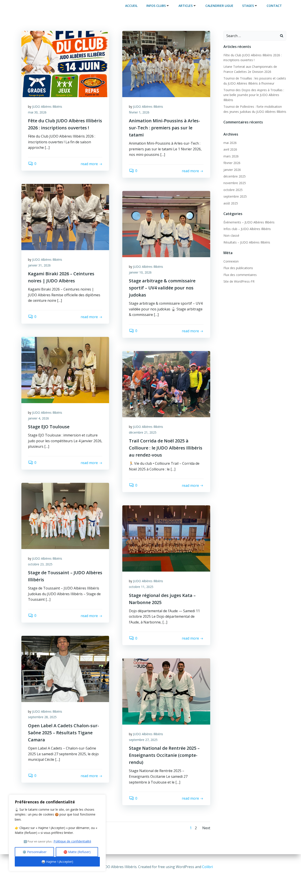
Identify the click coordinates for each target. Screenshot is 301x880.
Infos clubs (156, 6)
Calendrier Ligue (219, 6)
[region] (57, 833)
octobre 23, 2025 (40, 564)
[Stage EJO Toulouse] (65, 369)
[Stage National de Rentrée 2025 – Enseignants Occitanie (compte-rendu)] (166, 691)
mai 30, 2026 (37, 112)
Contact (274, 6)
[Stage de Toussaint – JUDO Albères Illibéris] (65, 515)
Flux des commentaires (240, 275)
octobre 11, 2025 (141, 587)
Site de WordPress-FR (239, 281)
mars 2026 (231, 156)
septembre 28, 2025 (42, 717)
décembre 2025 (234, 176)
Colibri (207, 866)
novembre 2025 (234, 183)
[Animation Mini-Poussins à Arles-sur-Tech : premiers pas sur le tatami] (166, 63)
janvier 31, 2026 (39, 265)
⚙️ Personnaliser (34, 852)
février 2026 (231, 163)
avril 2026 (230, 149)
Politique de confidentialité (72, 841)
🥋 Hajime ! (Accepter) (57, 861)
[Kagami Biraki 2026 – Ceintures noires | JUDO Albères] (65, 216)
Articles (185, 6)
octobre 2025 (233, 190)
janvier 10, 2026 (140, 272)
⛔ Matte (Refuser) (77, 852)
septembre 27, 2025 (143, 740)
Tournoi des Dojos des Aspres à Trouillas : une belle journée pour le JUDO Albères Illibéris (253, 95)
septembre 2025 (235, 196)
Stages (248, 6)
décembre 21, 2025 (142, 432)
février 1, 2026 (139, 112)
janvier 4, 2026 (38, 418)
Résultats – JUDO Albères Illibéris (246, 242)
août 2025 (230, 203)
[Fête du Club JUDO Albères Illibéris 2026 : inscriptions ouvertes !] (65, 63)
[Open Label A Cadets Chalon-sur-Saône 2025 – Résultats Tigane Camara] (65, 668)
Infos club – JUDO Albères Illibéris (247, 229)
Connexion (231, 261)
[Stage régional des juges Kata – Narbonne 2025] (166, 538)
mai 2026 (230, 143)
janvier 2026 (232, 170)
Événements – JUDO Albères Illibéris (249, 222)
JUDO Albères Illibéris (47, 106)
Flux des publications (238, 268)
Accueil (131, 6)
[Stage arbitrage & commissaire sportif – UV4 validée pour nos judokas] (166, 223)
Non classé (231, 235)
